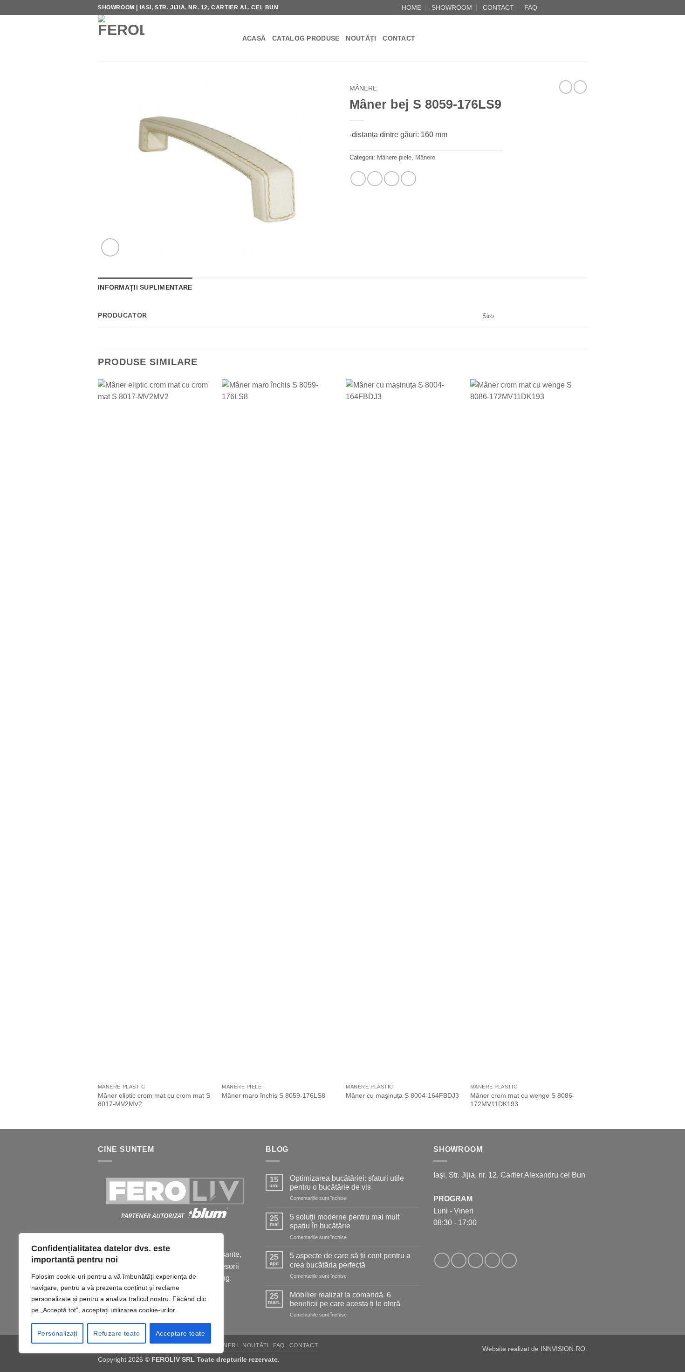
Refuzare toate (116, 1333)
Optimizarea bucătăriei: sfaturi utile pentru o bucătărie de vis (347, 1182)
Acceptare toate (180, 1333)
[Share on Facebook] (358, 179)
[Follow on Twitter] (475, 1260)
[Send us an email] (565, 7)
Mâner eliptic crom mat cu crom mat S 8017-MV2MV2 (154, 1100)
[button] (110, 247)
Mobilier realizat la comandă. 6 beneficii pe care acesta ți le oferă (345, 1299)
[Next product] (565, 86)
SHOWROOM (452, 7)
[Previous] (98, 753)
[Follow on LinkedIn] (582, 7)
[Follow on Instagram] (556, 7)
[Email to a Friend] (375, 179)
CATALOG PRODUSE (305, 38)
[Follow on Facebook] (547, 7)
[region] (121, 1293)
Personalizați (57, 1333)
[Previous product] (580, 86)
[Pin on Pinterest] (391, 179)
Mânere (363, 88)
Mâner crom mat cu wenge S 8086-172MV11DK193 (522, 1100)
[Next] (584, 753)
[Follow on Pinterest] (509, 1260)
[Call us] (573, 7)
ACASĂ (254, 38)
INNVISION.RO (563, 1348)
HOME (411, 7)
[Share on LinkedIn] (408, 179)
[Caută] (232, 38)
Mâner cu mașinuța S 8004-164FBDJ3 (402, 1095)
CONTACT (498, 7)
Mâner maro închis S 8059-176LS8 (273, 1095)
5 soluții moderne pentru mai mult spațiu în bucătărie (344, 1221)
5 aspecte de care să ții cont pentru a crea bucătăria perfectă (350, 1260)
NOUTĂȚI (361, 38)
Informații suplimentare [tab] (145, 287)
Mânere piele (394, 157)
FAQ (530, 7)
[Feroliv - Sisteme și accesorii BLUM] (156, 38)
